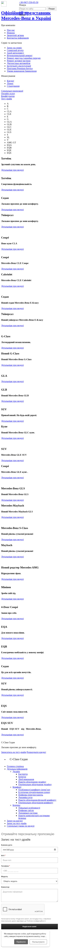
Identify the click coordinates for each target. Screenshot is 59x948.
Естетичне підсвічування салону (34, 792)
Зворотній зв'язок (15, 35)
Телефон (5, 866)
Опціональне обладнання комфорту (35, 802)
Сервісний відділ (15, 50)
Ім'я (3, 856)
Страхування (13, 86)
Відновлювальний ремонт (19, 55)
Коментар (5, 887)
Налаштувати (38, 942)
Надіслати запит (29, 927)
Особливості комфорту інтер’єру (34, 789)
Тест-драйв (6, 98)
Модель (4, 877)
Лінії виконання (26, 779)
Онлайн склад (8, 93)
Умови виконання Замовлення (22, 71)
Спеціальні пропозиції (12, 91)
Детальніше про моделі (12, 170)
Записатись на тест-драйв (13, 752)
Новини (11, 33)
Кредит (10, 81)
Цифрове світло (26, 810)
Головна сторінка (15, 766)
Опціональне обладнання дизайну (35, 784)
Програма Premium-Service (20, 68)
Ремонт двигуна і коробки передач (24, 58)
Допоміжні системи (28, 813)
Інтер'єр (22, 776)
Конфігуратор (8, 96)
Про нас (11, 30)
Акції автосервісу (15, 53)
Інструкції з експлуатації (19, 66)
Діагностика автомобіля (18, 63)
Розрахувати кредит (36, 752)
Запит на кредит (15, 821)
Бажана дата (6, 845)
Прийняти (21, 942)
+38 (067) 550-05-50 (28, 2)
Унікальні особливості (29, 808)
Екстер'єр (23, 774)
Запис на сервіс (14, 48)
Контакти (23, 12)
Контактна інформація (18, 38)
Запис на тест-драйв (16, 823)
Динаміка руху (25, 797)
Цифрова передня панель (30, 795)
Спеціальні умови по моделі (20, 826)
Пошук (52, 8)
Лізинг (10, 83)
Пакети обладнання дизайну (32, 782)
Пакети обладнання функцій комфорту (37, 800)
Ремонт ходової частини (19, 60)
